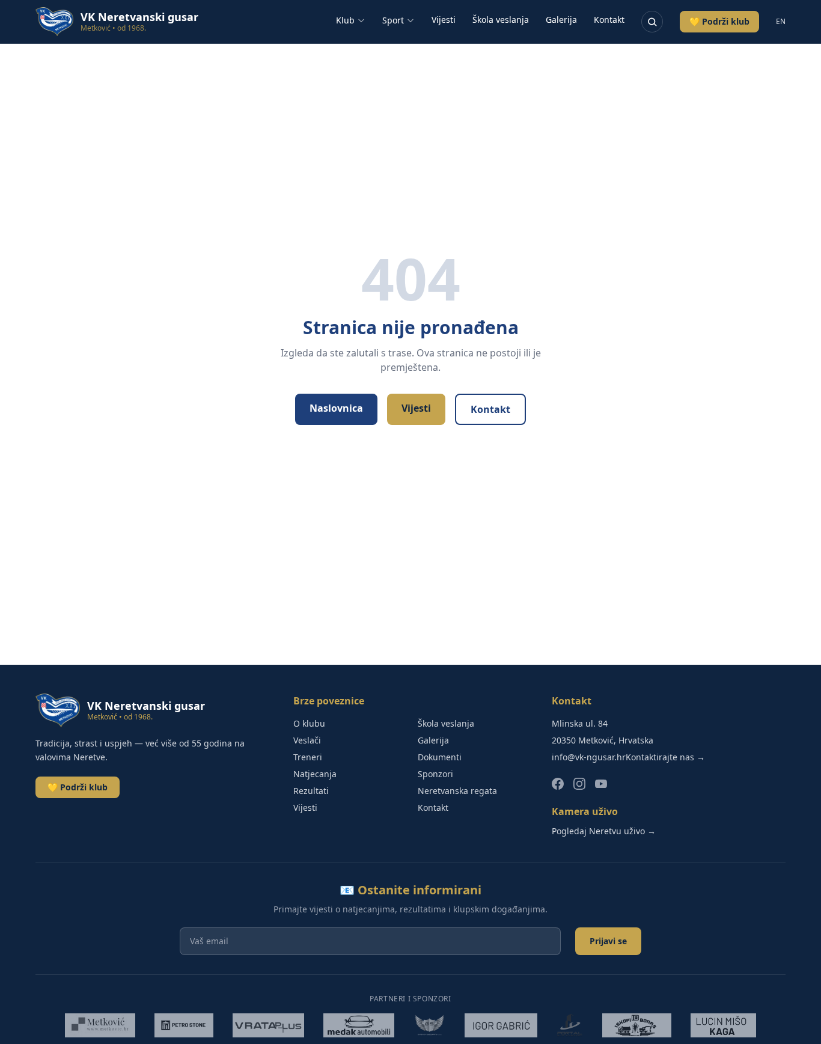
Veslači (307, 740)
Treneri (307, 757)
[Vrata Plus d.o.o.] (269, 1025)
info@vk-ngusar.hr (589, 757)
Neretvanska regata (457, 790)
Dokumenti (440, 757)
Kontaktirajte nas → (665, 757)
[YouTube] (601, 784)
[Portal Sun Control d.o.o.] (570, 1025)
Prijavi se (608, 941)
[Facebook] (558, 784)
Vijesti (444, 19)
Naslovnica (336, 408)
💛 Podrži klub (719, 21)
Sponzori (435, 774)
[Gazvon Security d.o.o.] (429, 1025)
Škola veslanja (500, 19)
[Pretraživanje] (652, 21)
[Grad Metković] (100, 1025)
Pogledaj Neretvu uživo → (604, 831)
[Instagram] (579, 784)
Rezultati (311, 790)
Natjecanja (315, 774)
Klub (345, 20)
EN (781, 21)
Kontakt (609, 19)
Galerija (561, 19)
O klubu (309, 723)
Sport (393, 20)
